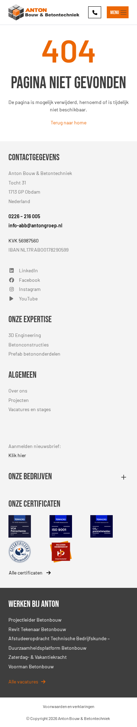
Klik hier (17, 455)
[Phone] (94, 12)
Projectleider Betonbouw (34, 620)
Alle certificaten (26, 573)
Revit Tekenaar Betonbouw (37, 629)
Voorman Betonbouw (31, 666)
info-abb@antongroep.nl (35, 225)
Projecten (18, 400)
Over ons (17, 391)
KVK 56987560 (23, 241)
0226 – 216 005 (24, 216)
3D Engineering (24, 335)
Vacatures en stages (29, 409)
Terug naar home (68, 122)
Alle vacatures (23, 681)
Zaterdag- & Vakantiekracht (37, 657)
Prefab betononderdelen (34, 354)
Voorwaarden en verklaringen (68, 706)
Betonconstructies (28, 345)
